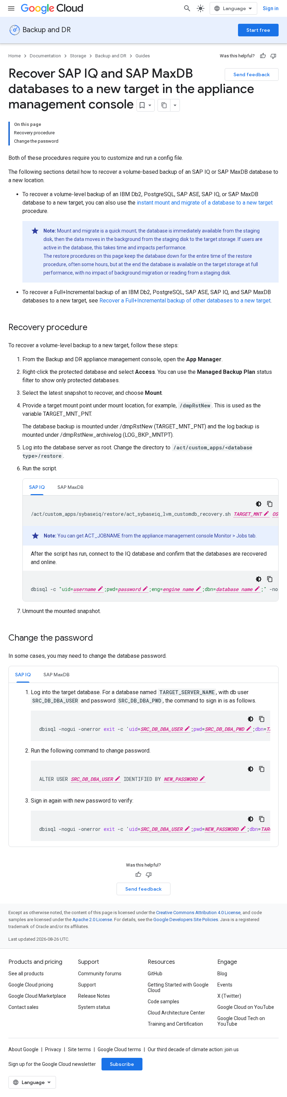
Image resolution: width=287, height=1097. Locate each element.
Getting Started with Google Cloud (178, 987)
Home (14, 55)
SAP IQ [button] (37, 487)
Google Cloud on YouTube (245, 1007)
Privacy (53, 1049)
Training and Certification (175, 1024)
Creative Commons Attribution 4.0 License (198, 912)
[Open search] (187, 8)
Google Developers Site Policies (185, 919)
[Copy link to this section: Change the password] (100, 638)
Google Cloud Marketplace (37, 996)
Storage (78, 55)
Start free (258, 30)
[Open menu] (11, 8)
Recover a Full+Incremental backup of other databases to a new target (185, 300)
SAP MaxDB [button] (70, 487)
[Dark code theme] (258, 504)
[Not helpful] (273, 56)
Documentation (45, 55)
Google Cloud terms (119, 1049)
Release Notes (94, 996)
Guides (142, 55)
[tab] (37, 487)
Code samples (163, 1001)
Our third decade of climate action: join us (193, 1049)
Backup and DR (46, 30)
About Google (23, 1049)
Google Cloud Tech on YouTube (241, 1021)
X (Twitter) (229, 996)
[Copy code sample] (269, 504)
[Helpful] (263, 56)
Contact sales (23, 1007)
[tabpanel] (150, 548)
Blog (222, 973)
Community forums (99, 973)
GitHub (155, 973)
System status (94, 1007)
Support (87, 985)
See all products (26, 973)
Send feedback (251, 74)
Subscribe (122, 1064)
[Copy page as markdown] (164, 105)
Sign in (271, 8)
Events (224, 985)
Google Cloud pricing (30, 985)
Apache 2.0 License (92, 919)
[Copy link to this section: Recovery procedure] (95, 328)
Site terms (79, 1049)
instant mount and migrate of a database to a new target (205, 202)
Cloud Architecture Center (176, 1013)
